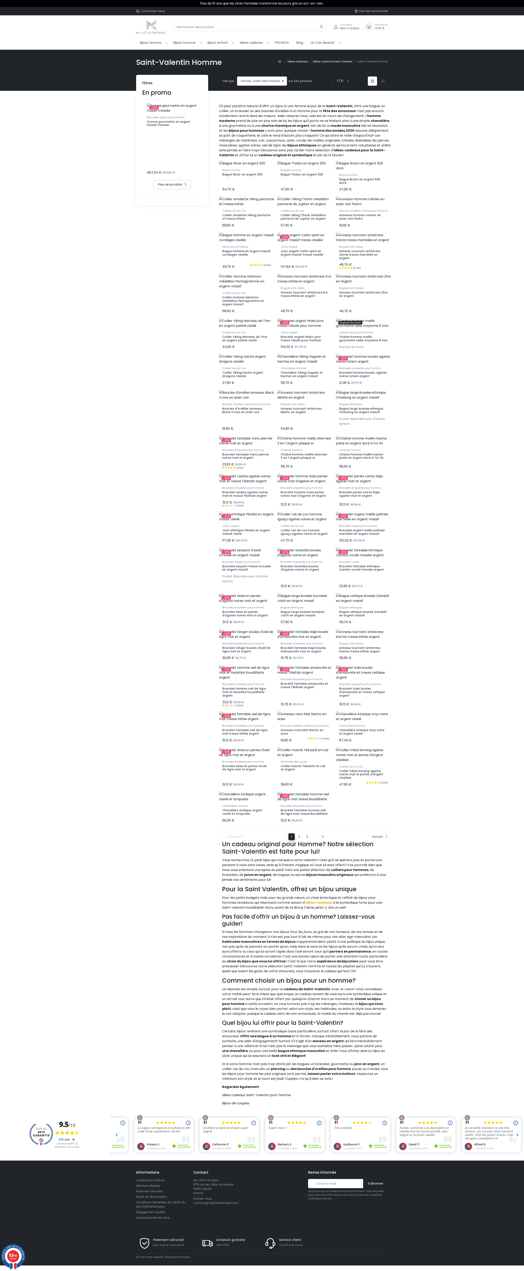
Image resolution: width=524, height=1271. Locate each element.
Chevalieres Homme (293, 368)
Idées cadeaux (251, 42)
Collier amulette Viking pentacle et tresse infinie (246, 217)
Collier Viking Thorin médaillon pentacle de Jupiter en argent (303, 217)
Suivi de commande (373, 11)
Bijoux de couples (235, 1103)
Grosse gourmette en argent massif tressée (168, 123)
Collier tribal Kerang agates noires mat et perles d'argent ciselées (361, 774)
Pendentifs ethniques (294, 761)
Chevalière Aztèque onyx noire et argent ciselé (361, 732)
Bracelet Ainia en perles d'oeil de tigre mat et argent (244, 768)
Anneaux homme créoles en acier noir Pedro (360, 217)
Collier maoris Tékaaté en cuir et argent (303, 768)
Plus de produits (170, 184)
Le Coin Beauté (322, 42)
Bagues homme (291, 170)
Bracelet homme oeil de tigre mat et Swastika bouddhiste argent (244, 692)
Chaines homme (291, 450)
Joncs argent (289, 246)
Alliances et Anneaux (235, 246)
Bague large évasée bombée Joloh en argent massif (302, 613)
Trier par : (228, 81)
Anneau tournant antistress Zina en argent (363, 294)
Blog (299, 42)
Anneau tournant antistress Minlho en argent (301, 410)
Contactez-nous (153, 11)
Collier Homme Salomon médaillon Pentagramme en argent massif (243, 300)
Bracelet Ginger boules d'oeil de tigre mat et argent (246, 649)
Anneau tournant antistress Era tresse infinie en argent (304, 294)
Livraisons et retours (150, 1180)
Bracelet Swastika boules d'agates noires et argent (300, 568)
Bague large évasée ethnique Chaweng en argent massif (361, 410)
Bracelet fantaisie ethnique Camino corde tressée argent (361, 568)
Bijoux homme (184, 42)
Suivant (377, 836)
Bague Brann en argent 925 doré (359, 181)
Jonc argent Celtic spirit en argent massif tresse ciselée (302, 253)
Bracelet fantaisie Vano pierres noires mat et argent (245, 456)
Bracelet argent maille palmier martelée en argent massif (362, 532)
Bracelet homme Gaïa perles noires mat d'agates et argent (303, 494)
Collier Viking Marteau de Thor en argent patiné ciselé (245, 338)
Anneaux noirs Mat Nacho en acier (302, 732)
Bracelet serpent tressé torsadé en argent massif (246, 568)
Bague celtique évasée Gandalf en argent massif (363, 613)
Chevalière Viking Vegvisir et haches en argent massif (302, 374)
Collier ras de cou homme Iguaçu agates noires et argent (304, 532)
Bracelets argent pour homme (165, 117)
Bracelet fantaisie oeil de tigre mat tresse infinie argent (245, 732)
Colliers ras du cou (234, 210)
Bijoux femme (150, 42)
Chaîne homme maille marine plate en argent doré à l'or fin (361, 456)
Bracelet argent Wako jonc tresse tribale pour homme (301, 338)
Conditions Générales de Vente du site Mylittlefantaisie (160, 1204)
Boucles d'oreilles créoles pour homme (363, 210)
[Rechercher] (321, 26)
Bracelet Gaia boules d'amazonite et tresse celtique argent (362, 692)
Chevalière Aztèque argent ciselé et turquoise (242, 812)
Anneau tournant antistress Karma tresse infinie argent (360, 649)
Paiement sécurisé (149, 1191)
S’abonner (375, 1183)
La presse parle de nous (153, 1218)
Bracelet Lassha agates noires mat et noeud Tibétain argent (245, 494)
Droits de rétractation (151, 1197)
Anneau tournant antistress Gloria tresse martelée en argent (360, 254)
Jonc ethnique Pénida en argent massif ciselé (246, 532)
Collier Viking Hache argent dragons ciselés (242, 374)
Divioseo (185, 1257)
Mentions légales (148, 1186)
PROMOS (282, 42)
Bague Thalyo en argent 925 (302, 174)
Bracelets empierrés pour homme (360, 368)
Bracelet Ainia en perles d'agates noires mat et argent (245, 613)
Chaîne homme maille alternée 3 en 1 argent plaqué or (304, 456)
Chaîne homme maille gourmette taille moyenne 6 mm (363, 338)
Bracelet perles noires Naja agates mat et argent (359, 494)
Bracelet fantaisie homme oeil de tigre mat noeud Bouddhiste (304, 812)
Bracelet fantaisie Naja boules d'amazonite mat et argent (303, 649)
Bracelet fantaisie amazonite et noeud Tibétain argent (304, 685)
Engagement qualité (150, 1212)
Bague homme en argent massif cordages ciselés (246, 253)
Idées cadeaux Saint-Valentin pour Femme (256, 1095)
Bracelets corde (349, 562)
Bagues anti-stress (351, 246)
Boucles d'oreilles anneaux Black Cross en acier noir (242, 410)
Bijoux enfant (217, 42)
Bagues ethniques (350, 404)
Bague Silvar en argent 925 (242, 174)
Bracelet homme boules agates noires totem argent (363, 374)
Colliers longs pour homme (356, 332)
